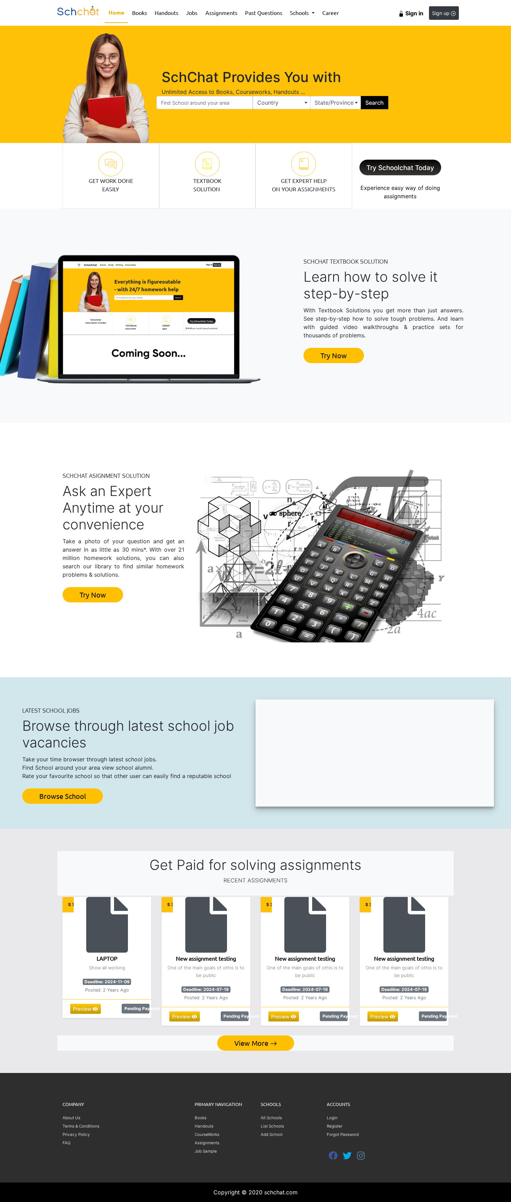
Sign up (441, 13)
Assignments (221, 12)
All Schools (271, 1117)
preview (82, 1009)
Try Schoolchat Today (400, 168)
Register (334, 1126)
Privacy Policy (76, 1134)
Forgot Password (343, 1134)
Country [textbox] (267, 102)
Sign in (413, 13)
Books (141, 12)
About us (71, 1117)
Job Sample (206, 1151)
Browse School (62, 796)
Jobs (191, 12)
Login (332, 1117)
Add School (272, 1134)
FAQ (67, 1142)
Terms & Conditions (81, 1126)
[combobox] (281, 102)
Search (374, 102)
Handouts (166, 12)
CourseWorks (207, 1134)
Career (330, 12)
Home (118, 12)
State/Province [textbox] (334, 102)
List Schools (272, 1126)
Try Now (334, 355)
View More (252, 1043)
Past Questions (263, 12)
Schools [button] (300, 12)
